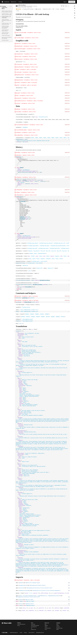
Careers (57, 625)
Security (25, 632)
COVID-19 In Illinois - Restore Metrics (5, 30)
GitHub (57, 629)
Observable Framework (35, 625)
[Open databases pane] (75, 8)
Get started (71, 1)
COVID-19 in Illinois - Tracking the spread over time (6, 20)
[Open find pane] (75, 15)
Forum (46, 629)
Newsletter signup (59, 628)
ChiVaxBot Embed (5, 40)
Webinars (46, 625)
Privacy (21, 632)
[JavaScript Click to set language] (14, 141)
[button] (14, 12)
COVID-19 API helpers (6, 35)
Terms (31, 632)
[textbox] (42, 141)
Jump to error (67, 32)
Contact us (58, 626)
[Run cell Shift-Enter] (69, 139)
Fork (63, 5)
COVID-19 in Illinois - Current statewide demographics (5, 27)
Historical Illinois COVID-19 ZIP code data (6, 38)
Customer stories (48, 628)
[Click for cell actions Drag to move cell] (14, 144)
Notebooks (6, 1)
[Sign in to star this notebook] (66, 6)
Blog (45, 624)
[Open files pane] (75, 6)
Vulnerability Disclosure (40, 632)
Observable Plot (34, 626)
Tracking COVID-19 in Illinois (28, 9)
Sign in (65, 1)
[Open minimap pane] (75, 11)
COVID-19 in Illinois (22, 5)
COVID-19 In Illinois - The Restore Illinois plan (6, 24)
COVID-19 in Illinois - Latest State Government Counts (7, 14)
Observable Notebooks (21, 624)
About (57, 624)
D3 (31, 628)
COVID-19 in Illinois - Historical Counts (5, 33)
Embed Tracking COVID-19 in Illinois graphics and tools (7, 11)
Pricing (20, 1)
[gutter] (9, 43)
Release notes (33, 629)
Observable (33, 624)
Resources (13, 1)
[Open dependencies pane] (75, 13)
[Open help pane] (75, 18)
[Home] (7, 626)
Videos (46, 626)
